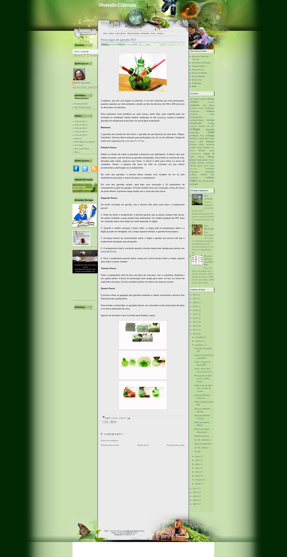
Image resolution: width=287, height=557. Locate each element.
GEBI (201, 141)
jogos (213, 147)
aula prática (209, 105)
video (193, 180)
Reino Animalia (133, 33)
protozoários (210, 163)
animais (211, 98)
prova (200, 165)
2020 (195, 302)
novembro (199, 337)
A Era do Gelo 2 (81, 124)
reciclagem (122, 418)
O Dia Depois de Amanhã (85, 141)
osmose (201, 156)
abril (197, 471)
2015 (195, 322)
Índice (111, 33)
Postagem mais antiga (176, 445)
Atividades (145, 33)
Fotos (153, 33)
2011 (195, 488)
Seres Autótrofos (208, 197)
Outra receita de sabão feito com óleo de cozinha (203, 388)
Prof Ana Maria (83, 83)
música (212, 150)
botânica (211, 110)
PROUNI (193, 166)
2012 (195, 333)
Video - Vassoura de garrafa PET (202, 363)
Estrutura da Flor (81, 103)
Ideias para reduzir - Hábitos (202, 424)
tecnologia (194, 177)
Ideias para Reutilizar (203, 443)
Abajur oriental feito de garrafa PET (203, 356)
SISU (213, 174)
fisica (202, 135)
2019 (195, 306)
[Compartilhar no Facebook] (112, 421)
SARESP (203, 174)
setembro (199, 344)
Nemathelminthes (195, 154)
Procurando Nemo (82, 148)
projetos (193, 162)
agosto (198, 456)
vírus (199, 181)
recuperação (194, 172)
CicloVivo (161, 117)
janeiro (198, 483)
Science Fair (197, 79)
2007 (195, 504)
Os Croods (79, 145)
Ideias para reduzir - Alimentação (202, 430)
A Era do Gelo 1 (81, 121)
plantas (193, 159)
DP (208, 126)
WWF (194, 86)
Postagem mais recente (110, 445)
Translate (93, 55)
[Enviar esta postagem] (128, 418)
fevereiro (198, 479)
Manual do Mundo (199, 72)
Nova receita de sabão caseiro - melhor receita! (203, 378)
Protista (201, 162)
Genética (210, 141)
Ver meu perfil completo (85, 87)
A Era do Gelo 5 (81, 135)
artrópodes (195, 104)
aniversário (211, 102)
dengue (202, 126)
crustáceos (193, 126)
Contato (160, 33)
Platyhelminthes (202, 160)
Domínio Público (199, 66)
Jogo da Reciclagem (83, 107)
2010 (195, 492)
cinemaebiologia (196, 120)
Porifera (212, 160)
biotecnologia (194, 111)
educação (210, 129)
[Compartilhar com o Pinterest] (115, 421)
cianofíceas (193, 114)
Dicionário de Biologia (201, 62)
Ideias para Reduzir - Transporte (202, 396)
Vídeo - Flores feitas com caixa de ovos (203, 370)
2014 (195, 325)
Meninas (78, 138)
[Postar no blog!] (106, 421)
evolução (194, 135)
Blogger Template (118, 533)
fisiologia (210, 135)
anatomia (197, 99)
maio (197, 468)
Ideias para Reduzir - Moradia (202, 410)
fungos (192, 141)
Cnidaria (212, 123)
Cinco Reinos (120, 33)
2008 (195, 500)
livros (192, 150)
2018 (195, 310)
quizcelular (193, 169)
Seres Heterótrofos (209, 227)
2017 (195, 314)
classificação (195, 122)
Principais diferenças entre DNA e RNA (209, 260)
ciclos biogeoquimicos (202, 115)
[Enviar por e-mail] (103, 421)
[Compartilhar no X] (109, 421)
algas (191, 99)
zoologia (194, 183)
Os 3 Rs (197, 451)
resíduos (193, 174)
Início (105, 33)
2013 (195, 329)
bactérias (193, 108)
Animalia (194, 101)
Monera (202, 150)
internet (207, 147)
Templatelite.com (128, 534)
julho (197, 460)
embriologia (195, 132)
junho (197, 464)
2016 (195, 318)
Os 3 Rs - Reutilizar (202, 439)
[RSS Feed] (134, 25)
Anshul (135, 533)
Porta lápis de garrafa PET (118, 39)
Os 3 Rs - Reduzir (201, 447)
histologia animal (197, 144)
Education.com (198, 69)
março (197, 475)
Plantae (211, 156)
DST (213, 126)
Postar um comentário (109, 440)
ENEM (211, 132)
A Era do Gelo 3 (81, 128)
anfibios (203, 98)
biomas (201, 108)
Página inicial (143, 445)
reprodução (210, 171)
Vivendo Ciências (117, 5)
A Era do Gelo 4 (81, 131)
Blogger (142, 531)
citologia (210, 119)
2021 (195, 298)
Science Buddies (198, 76)
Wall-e (77, 152)
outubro (198, 341)
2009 (195, 496)
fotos (207, 138)
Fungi (212, 138)
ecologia (114, 418)
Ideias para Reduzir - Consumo (202, 417)
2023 (195, 294)
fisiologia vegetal (197, 138)
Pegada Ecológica (201, 436)
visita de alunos (208, 181)
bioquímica (210, 108)
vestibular (210, 177)
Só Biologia (196, 83)
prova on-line (209, 166)
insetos (200, 147)
